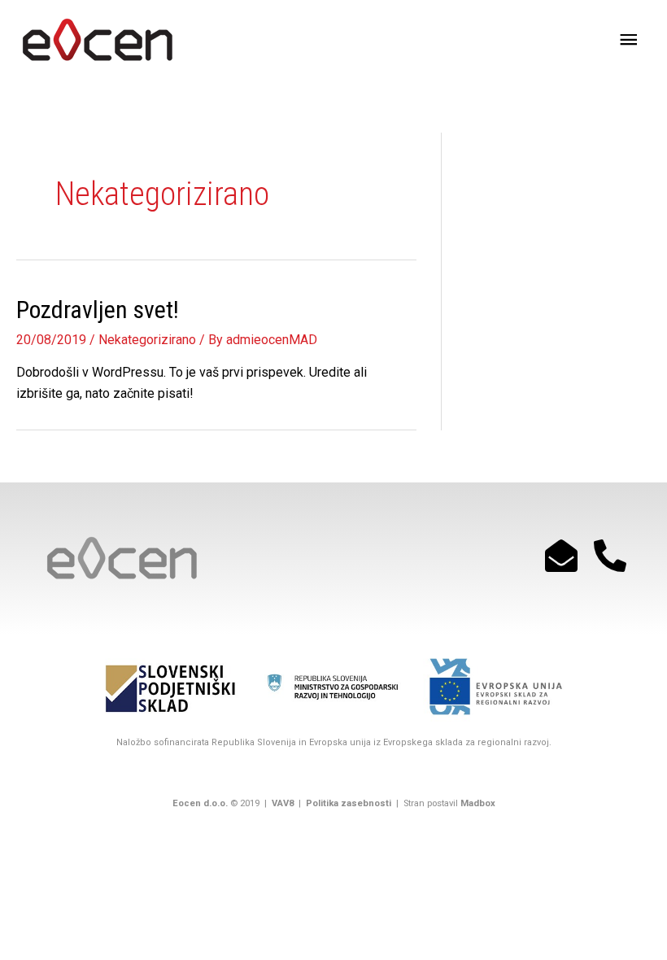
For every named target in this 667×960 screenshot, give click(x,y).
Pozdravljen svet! (97, 309)
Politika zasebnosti (347, 803)
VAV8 (283, 803)
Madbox (477, 803)
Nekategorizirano (147, 339)
